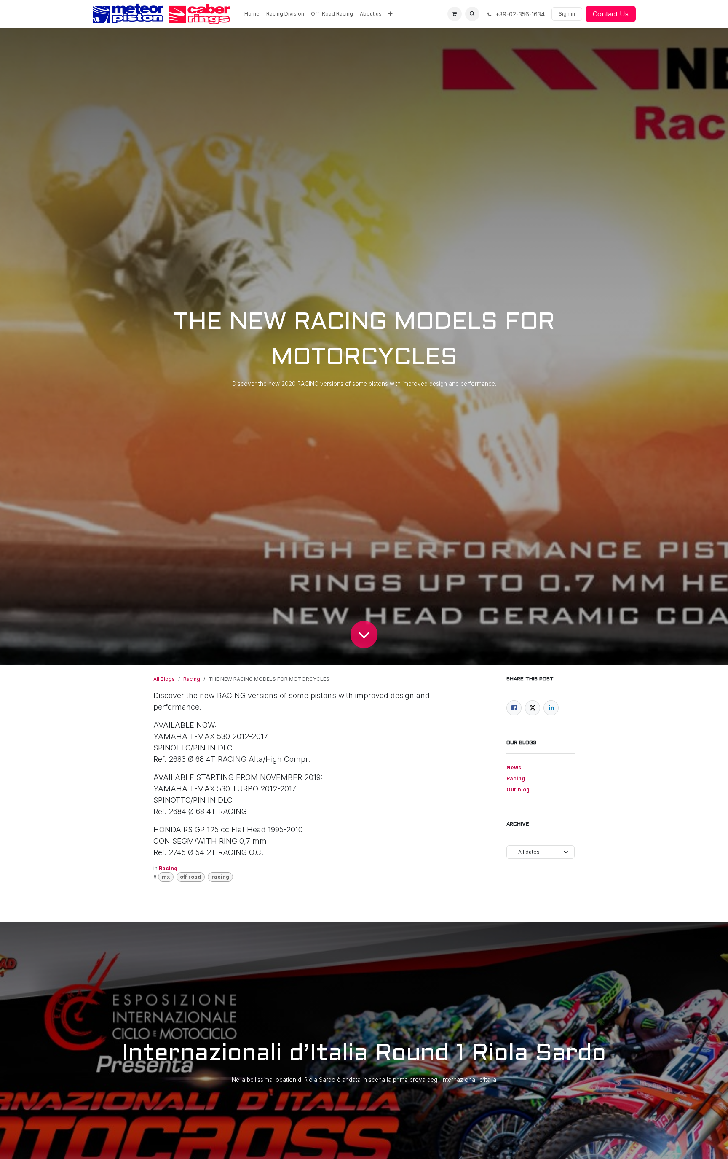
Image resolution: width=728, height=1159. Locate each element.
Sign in (567, 14)
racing (220, 877)
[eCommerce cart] (454, 14)
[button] (472, 14)
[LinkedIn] (551, 707)
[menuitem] (252, 14)
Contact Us (611, 14)
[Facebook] (514, 707)
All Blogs (164, 679)
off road (190, 877)
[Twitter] (532, 707)
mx (166, 877)
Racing (191, 679)
